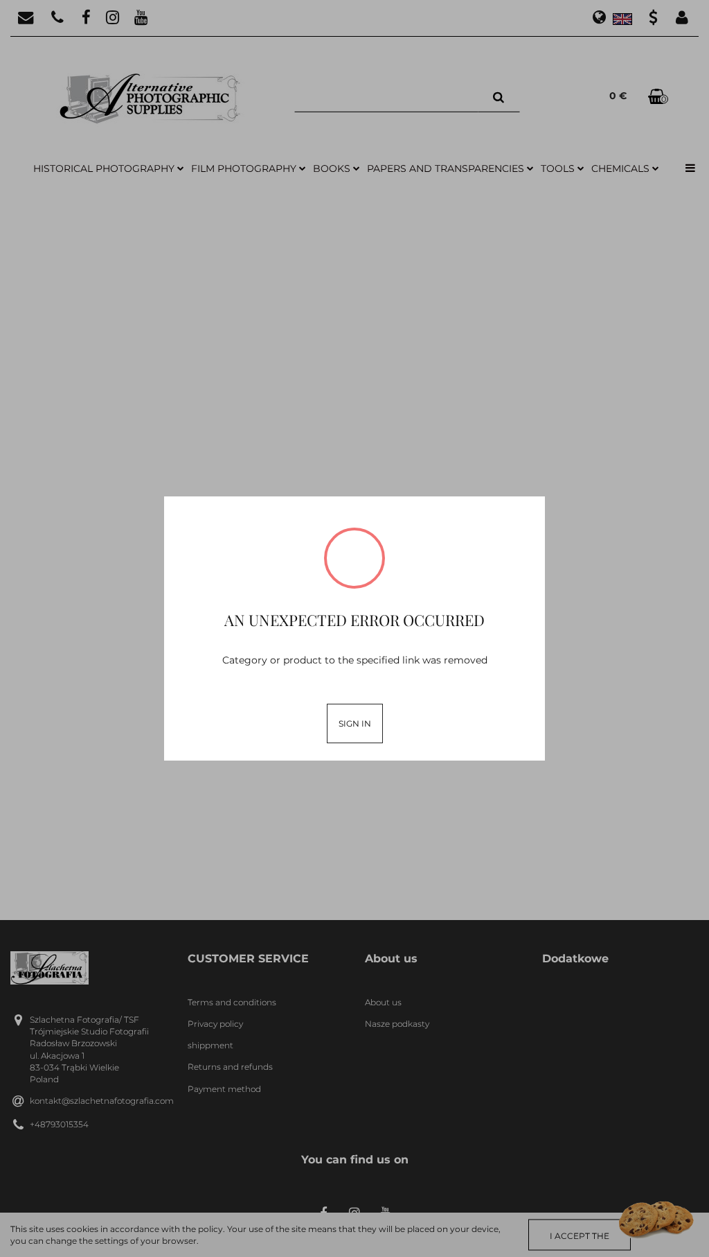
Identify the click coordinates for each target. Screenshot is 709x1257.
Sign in (355, 723)
